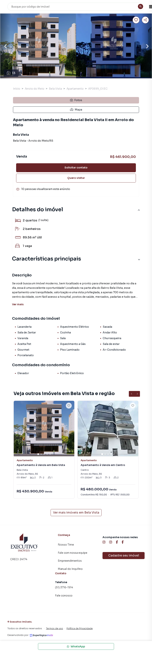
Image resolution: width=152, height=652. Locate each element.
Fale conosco (63, 595)
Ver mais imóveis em (76, 512)
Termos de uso (54, 628)
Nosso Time (66, 544)
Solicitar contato (76, 167)
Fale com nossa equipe (72, 552)
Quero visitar (76, 178)
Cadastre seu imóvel (123, 555)
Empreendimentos (70, 560)
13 (13, 73)
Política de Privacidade (80, 628)
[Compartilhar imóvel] (145, 20)
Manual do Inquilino (70, 569)
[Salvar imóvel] (136, 20)
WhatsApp (78, 646)
